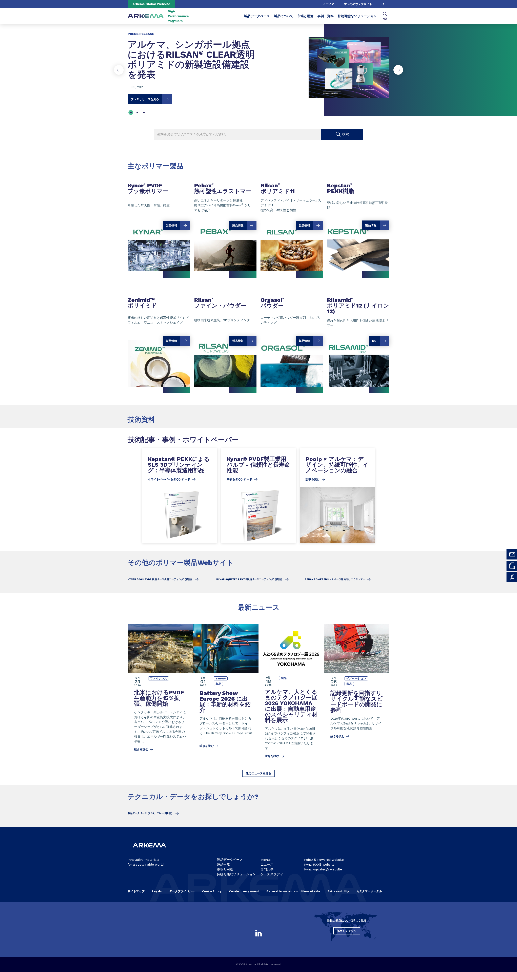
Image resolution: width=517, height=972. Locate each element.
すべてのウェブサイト (358, 4)
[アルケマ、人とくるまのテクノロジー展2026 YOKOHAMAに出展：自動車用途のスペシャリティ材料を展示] (291, 693)
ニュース (267, 864)
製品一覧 (223, 864)
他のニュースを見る (258, 773)
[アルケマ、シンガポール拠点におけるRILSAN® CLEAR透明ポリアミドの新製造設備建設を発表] (258, 64)
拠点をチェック (347, 930)
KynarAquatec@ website (323, 869)
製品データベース (257, 16)
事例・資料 (325, 16)
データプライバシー (182, 891)
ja (382, 4)
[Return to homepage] (146, 16)
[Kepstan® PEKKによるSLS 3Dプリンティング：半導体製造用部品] (179, 495)
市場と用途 (305, 16)
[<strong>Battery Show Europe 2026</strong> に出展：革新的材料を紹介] (225, 693)
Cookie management (244, 891)
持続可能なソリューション (357, 16)
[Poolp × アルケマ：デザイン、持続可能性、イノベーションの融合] (337, 495)
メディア (328, 3)
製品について (283, 16)
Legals (157, 891)
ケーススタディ (272, 874)
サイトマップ (136, 891)
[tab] (131, 112)
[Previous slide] (119, 70)
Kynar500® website (319, 864)
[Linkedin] (258, 933)
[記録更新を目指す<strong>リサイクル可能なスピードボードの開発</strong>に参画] (356, 693)
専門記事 (267, 869)
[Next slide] (398, 70)
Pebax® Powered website (324, 860)
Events (266, 860)
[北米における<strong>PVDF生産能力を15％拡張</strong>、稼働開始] (160, 693)
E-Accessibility (338, 891)
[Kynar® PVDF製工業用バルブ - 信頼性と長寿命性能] (258, 495)
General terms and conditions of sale (293, 891)
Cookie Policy (212, 891)
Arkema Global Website (151, 4)
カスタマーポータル (369, 891)
